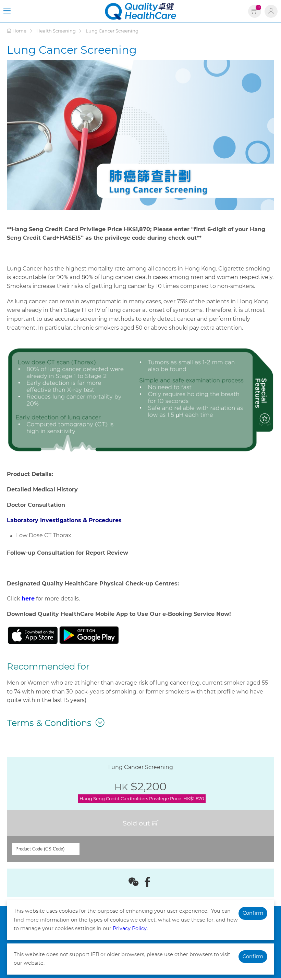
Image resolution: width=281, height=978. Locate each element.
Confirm (253, 913)
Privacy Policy (130, 928)
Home (18, 31)
